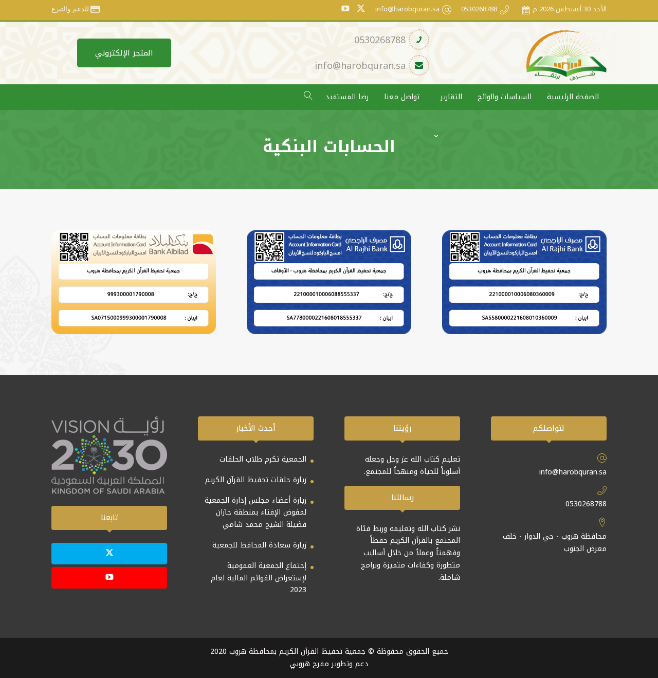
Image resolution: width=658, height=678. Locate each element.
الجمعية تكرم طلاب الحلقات (263, 459)
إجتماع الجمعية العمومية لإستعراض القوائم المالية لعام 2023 (258, 578)
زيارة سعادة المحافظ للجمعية (259, 545)
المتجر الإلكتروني (124, 53)
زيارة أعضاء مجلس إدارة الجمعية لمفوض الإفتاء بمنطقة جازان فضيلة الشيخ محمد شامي (255, 512)
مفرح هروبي (309, 664)
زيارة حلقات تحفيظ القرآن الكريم (255, 480)
